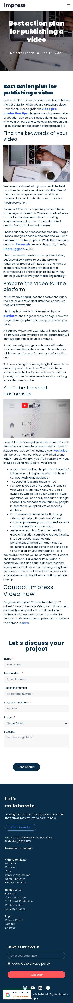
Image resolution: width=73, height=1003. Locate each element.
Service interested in (16, 702)
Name (8, 658)
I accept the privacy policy (30, 964)
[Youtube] (33, 988)
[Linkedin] (40, 988)
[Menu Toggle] (68, 5)
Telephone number (15, 688)
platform (10, 316)
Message (9, 732)
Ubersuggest (13, 249)
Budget (8, 717)
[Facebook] (48, 988)
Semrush (23, 244)
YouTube (60, 450)
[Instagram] (25, 988)
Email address (12, 673)
